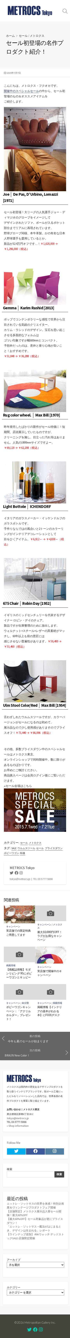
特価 (22, 853)
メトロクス (37, 35)
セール (23, 35)
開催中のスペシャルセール (21, 91)
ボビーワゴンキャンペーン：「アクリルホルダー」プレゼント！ (18, 1013)
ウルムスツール (26, 848)
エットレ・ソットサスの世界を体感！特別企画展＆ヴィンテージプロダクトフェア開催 (35, 1205)
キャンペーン (13, 926)
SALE (14, 848)
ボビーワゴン (11, 853)
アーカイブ (13, 1260)
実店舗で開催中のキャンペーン (49, 973)
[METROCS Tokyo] (30, 11)
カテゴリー (13, 1287)
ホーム (10, 35)
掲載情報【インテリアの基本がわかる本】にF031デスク (49, 1010)
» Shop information (18, 1126)
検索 (9, 1169)
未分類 (25, 1002)
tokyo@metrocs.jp (18, 1118)
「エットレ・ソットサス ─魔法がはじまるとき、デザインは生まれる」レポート (34, 1228)
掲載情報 (11, 965)
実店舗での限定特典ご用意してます (18, 932)
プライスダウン (54, 848)
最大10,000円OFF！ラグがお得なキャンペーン (49, 935)
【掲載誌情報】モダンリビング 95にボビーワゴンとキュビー (19, 973)
